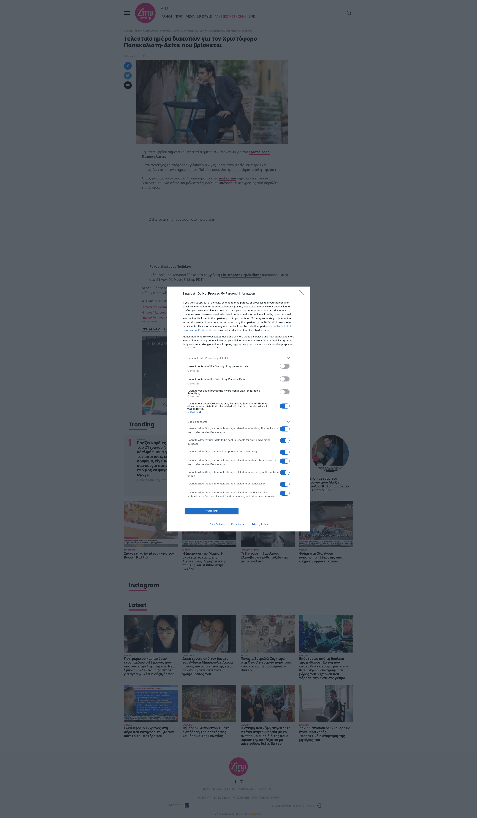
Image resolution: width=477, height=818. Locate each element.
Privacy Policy (260, 524)
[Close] (303, 293)
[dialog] (238, 409)
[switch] (285, 366)
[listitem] (238, 358)
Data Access (238, 524)
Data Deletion (217, 524)
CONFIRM (212, 511)
